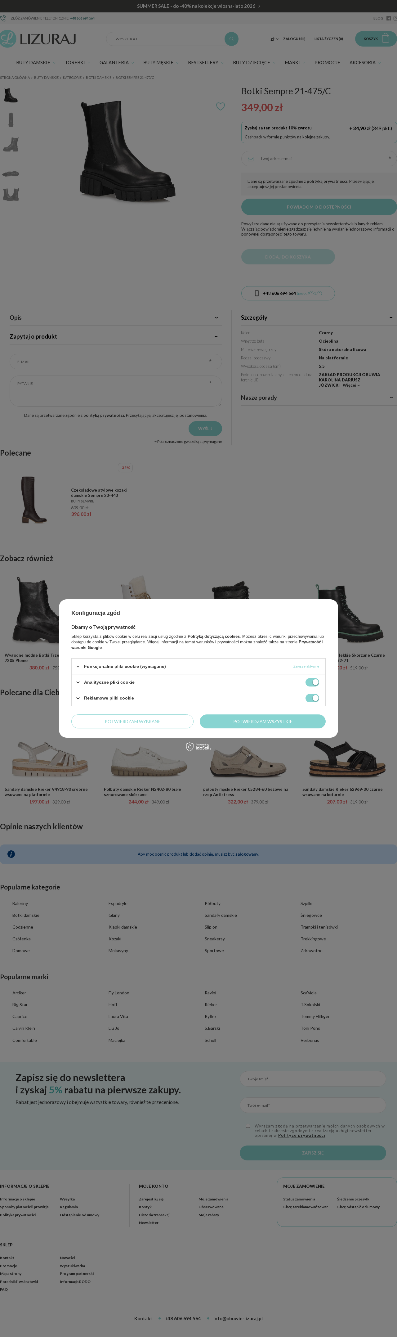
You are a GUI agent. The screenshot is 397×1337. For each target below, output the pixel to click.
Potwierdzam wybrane (132, 721)
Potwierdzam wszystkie (262, 721)
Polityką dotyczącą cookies (214, 636)
